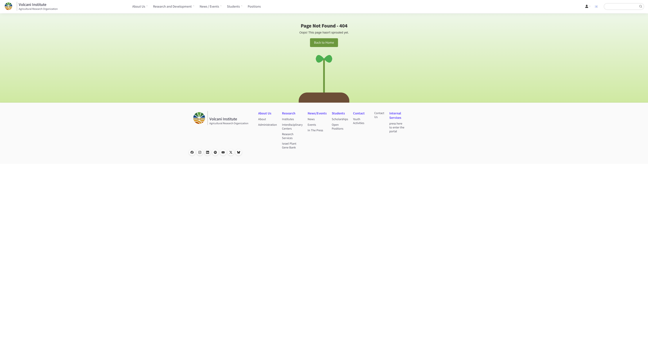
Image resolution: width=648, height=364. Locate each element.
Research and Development (172, 6)
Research (288, 113)
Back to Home (324, 42)
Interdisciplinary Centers (292, 126)
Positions (254, 6)
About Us (138, 6)
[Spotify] (215, 152)
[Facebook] (192, 152)
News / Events (209, 6)
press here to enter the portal (396, 127)
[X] (231, 152)
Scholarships (340, 119)
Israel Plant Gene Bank (289, 145)
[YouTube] (223, 152)
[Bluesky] (239, 152)
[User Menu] (588, 6)
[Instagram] (200, 152)
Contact (359, 113)
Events (312, 125)
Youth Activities (358, 121)
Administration (267, 125)
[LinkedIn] (208, 152)
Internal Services (395, 115)
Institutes (288, 119)
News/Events (317, 113)
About (262, 119)
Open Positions (337, 126)
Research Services (287, 136)
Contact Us (379, 115)
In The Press (315, 130)
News (311, 119)
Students (233, 6)
